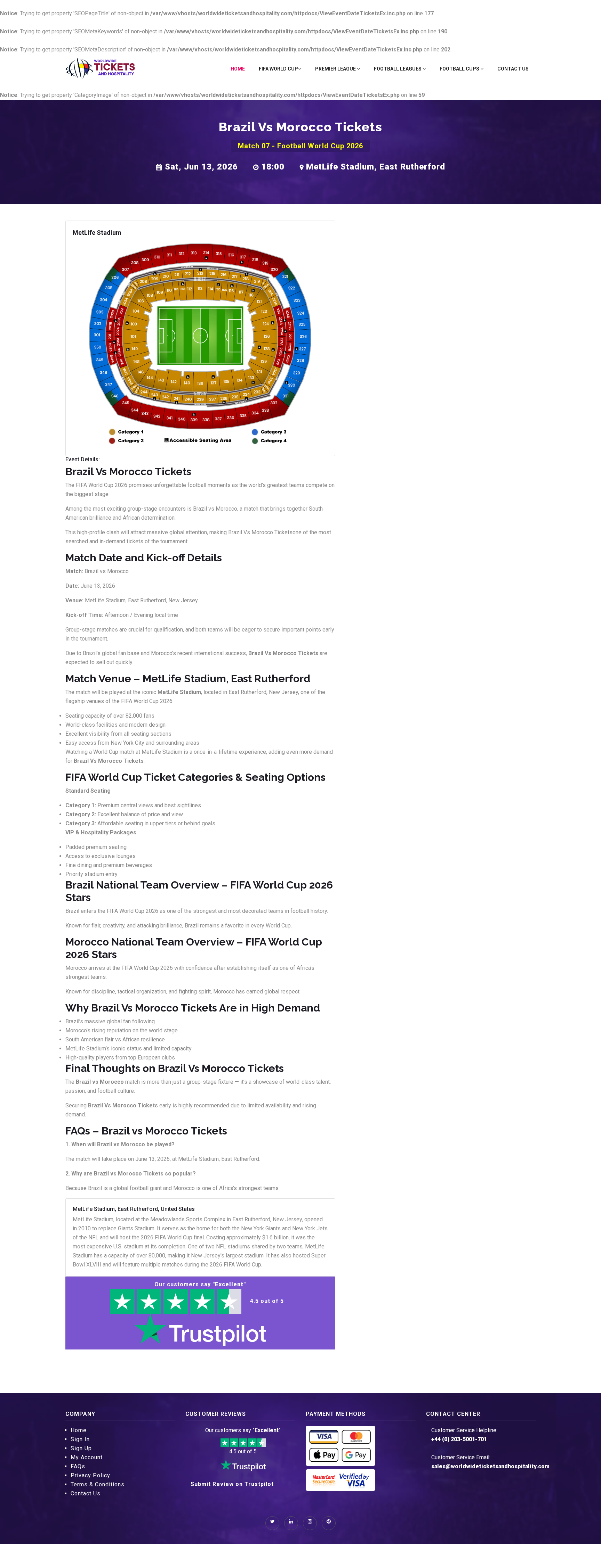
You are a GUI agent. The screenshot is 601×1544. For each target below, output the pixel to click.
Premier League (336, 69)
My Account (87, 1457)
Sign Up (81, 1448)
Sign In (80, 1439)
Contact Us (513, 69)
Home (238, 69)
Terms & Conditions (98, 1484)
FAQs (78, 1466)
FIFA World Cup (278, 69)
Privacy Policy (90, 1475)
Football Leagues (398, 69)
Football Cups (460, 69)
